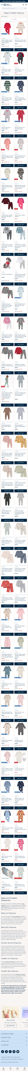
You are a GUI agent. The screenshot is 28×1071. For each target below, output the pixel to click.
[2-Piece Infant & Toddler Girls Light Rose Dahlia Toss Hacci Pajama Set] (7, 441)
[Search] (25, 8)
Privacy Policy (4, 1059)
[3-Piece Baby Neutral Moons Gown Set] (20, 757)
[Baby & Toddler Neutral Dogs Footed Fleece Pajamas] (20, 144)
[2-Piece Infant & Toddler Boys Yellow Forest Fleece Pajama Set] (20, 441)
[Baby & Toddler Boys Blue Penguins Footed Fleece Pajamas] (7, 787)
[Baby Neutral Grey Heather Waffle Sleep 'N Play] (20, 413)
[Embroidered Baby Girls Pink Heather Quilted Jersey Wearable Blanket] (7, 642)
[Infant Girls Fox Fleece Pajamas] (20, 203)
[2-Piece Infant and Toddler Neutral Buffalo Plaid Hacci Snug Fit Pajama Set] (7, 292)
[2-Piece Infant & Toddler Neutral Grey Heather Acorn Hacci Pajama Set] (20, 586)
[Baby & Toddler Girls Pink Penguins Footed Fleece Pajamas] (7, 757)
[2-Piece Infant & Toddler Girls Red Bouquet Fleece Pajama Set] (7, 586)
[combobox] (14, 8)
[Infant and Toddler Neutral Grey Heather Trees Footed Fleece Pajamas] (20, 499)
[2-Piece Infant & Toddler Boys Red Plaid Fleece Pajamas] (7, 203)
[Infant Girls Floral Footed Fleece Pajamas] (7, 816)
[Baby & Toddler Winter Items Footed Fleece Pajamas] (20, 292)
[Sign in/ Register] (23, 5)
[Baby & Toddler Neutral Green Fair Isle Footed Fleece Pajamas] (7, 86)
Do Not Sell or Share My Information (9, 1062)
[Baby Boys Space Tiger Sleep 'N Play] (7, 672)
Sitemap (21, 1059)
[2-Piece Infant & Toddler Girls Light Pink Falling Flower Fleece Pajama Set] (7, 557)
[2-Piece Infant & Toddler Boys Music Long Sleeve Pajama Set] (20, 233)
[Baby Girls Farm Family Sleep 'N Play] (7, 844)
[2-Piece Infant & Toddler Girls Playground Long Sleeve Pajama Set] (7, 323)
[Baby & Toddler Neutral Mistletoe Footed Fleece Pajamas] (7, 174)
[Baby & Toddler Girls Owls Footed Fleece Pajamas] (20, 787)
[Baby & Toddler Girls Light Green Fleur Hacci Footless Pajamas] (7, 528)
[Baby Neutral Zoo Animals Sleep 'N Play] (7, 614)
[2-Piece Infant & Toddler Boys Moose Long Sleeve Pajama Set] (7, 233)
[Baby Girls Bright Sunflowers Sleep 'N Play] (20, 816)
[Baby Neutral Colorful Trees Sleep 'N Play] (7, 58)
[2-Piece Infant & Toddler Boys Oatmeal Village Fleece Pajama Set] (20, 528)
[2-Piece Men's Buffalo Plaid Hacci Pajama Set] (20, 353)
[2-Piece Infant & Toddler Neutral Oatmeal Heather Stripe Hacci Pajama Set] (7, 471)
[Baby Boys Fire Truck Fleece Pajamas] (20, 58)
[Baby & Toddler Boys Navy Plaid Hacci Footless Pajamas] (7, 499)
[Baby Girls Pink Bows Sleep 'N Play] (20, 614)
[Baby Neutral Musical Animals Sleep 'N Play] (20, 672)
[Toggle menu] (2, 5)
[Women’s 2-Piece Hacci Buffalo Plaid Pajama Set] (7, 353)
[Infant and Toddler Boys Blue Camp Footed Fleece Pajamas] (20, 381)
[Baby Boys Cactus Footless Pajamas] (20, 729)
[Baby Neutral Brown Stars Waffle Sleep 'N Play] (7, 413)
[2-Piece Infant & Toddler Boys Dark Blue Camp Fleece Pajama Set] (20, 557)
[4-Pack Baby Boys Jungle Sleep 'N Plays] (7, 873)
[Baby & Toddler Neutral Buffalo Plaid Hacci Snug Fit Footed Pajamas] (20, 323)
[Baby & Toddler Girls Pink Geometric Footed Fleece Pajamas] (7, 144)
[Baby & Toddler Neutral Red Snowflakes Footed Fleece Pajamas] (7, 28)
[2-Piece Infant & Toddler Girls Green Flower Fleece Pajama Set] (20, 471)
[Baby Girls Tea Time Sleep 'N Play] (20, 700)
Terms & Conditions (13, 1059)
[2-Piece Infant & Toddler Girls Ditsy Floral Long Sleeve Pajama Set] (20, 263)
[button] (14, 19)
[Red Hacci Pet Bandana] (7, 263)
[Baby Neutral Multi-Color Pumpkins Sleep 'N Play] (20, 28)
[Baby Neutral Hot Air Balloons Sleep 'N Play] (20, 873)
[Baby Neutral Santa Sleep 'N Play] (7, 116)
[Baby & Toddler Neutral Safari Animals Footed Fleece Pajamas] (20, 174)
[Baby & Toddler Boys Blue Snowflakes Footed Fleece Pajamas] (20, 86)
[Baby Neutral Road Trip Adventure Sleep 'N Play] (7, 700)
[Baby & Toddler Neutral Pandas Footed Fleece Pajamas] (20, 642)
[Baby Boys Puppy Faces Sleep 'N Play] (7, 729)
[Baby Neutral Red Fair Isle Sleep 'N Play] (20, 116)
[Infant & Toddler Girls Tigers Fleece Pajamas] (20, 844)
